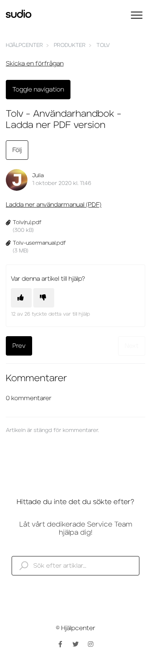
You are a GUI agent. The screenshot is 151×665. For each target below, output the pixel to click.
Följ (17, 150)
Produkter (70, 45)
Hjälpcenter (24, 45)
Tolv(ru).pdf (27, 222)
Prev (19, 346)
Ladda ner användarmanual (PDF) (53, 205)
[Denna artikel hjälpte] (21, 297)
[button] (136, 15)
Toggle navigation (38, 89)
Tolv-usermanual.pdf (39, 243)
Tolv (103, 45)
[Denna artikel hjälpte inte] (43, 297)
